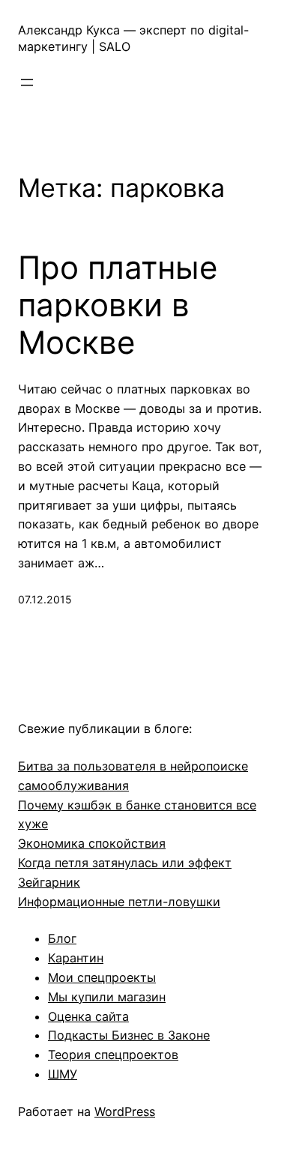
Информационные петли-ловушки (119, 901)
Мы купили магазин (107, 996)
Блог (62, 938)
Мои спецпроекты (102, 977)
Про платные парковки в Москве (117, 305)
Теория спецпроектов (113, 1054)
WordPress (124, 1111)
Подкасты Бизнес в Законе (129, 1035)
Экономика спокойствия (92, 843)
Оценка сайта (88, 1016)
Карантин (75, 957)
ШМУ (62, 1074)
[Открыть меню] (27, 82)
